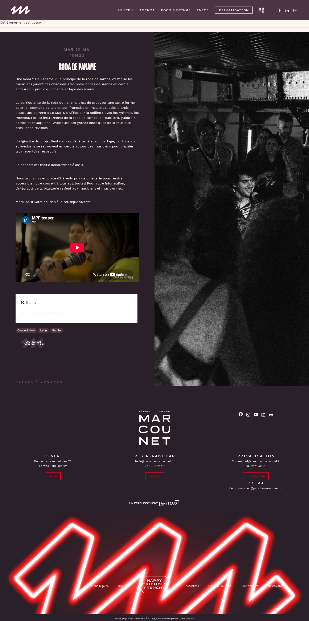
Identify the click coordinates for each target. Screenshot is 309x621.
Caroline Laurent (187, 619)
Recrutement (249, 586)
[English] (262, 10)
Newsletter (275, 586)
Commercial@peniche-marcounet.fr (256, 461)
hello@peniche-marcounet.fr (154, 461)
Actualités (192, 586)
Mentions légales (97, 586)
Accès (53, 476)
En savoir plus (256, 476)
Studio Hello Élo (141, 619)
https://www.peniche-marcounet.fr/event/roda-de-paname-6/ (34, 343)
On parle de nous (219, 586)
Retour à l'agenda (39, 381)
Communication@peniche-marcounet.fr (256, 488)
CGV (121, 586)
